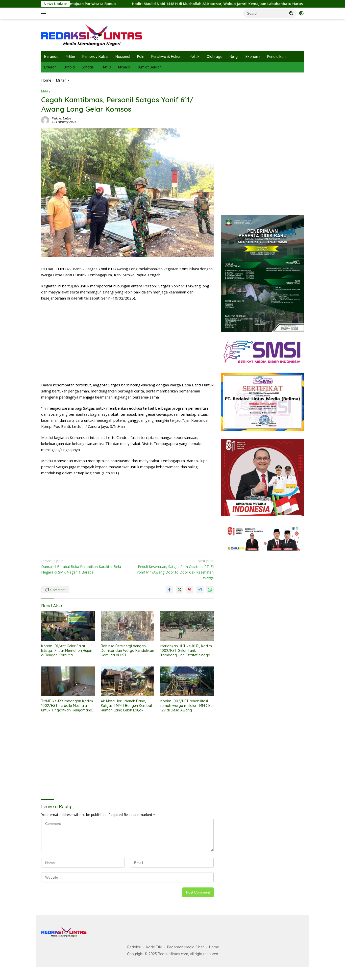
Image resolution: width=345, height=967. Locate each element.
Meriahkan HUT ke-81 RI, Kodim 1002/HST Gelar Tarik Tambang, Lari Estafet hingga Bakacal (186, 651)
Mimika (124, 67)
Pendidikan (276, 56)
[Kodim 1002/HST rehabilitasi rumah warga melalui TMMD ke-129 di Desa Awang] (187, 681)
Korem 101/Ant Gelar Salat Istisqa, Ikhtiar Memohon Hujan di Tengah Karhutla (66, 650)
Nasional (122, 56)
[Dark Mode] (301, 13)
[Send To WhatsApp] (210, 589)
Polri (140, 56)
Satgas (88, 67)
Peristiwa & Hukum (167, 56)
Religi (234, 56)
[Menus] (44, 13)
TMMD (106, 67)
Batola (69, 67)
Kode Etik (154, 947)
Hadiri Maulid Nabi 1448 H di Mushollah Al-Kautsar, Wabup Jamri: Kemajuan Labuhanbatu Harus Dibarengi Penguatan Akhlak (201, 4)
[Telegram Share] (200, 589)
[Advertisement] (127, 341)
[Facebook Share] (169, 589)
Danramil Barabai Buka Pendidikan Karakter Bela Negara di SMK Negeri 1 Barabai (81, 566)
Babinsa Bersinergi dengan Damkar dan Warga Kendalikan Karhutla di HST (127, 650)
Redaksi (134, 947)
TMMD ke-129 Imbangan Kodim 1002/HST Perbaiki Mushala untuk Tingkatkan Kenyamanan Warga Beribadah (67, 706)
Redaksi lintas (61, 118)
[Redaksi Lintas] (91, 34)
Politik (195, 56)
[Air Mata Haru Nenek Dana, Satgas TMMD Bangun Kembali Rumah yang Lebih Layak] (127, 681)
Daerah (50, 67)
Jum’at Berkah (149, 67)
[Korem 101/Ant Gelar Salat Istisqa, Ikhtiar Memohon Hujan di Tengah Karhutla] (68, 626)
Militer (70, 56)
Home (214, 947)
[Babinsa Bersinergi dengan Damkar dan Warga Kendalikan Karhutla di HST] (127, 626)
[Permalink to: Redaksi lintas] (45, 119)
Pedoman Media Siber (185, 947)
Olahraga (215, 56)
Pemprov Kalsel (95, 56)
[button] (291, 13)
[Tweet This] (179, 589)
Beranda (51, 56)
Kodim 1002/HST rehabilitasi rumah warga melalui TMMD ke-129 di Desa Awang (187, 705)
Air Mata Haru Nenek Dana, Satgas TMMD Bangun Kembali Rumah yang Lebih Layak (127, 705)
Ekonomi (252, 56)
